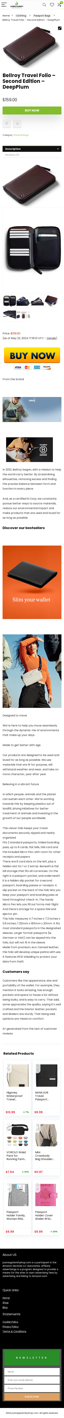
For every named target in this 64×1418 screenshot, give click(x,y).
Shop (6, 1302)
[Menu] (4, 4)
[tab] (32, 149)
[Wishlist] (52, 5)
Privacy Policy (11, 1326)
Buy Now (32, 110)
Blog (5, 1307)
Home (6, 15)
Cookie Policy (10, 1322)
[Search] (44, 4)
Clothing (21, 15)
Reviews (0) (12, 155)
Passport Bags (42, 15)
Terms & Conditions (14, 1331)
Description (13, 149)
